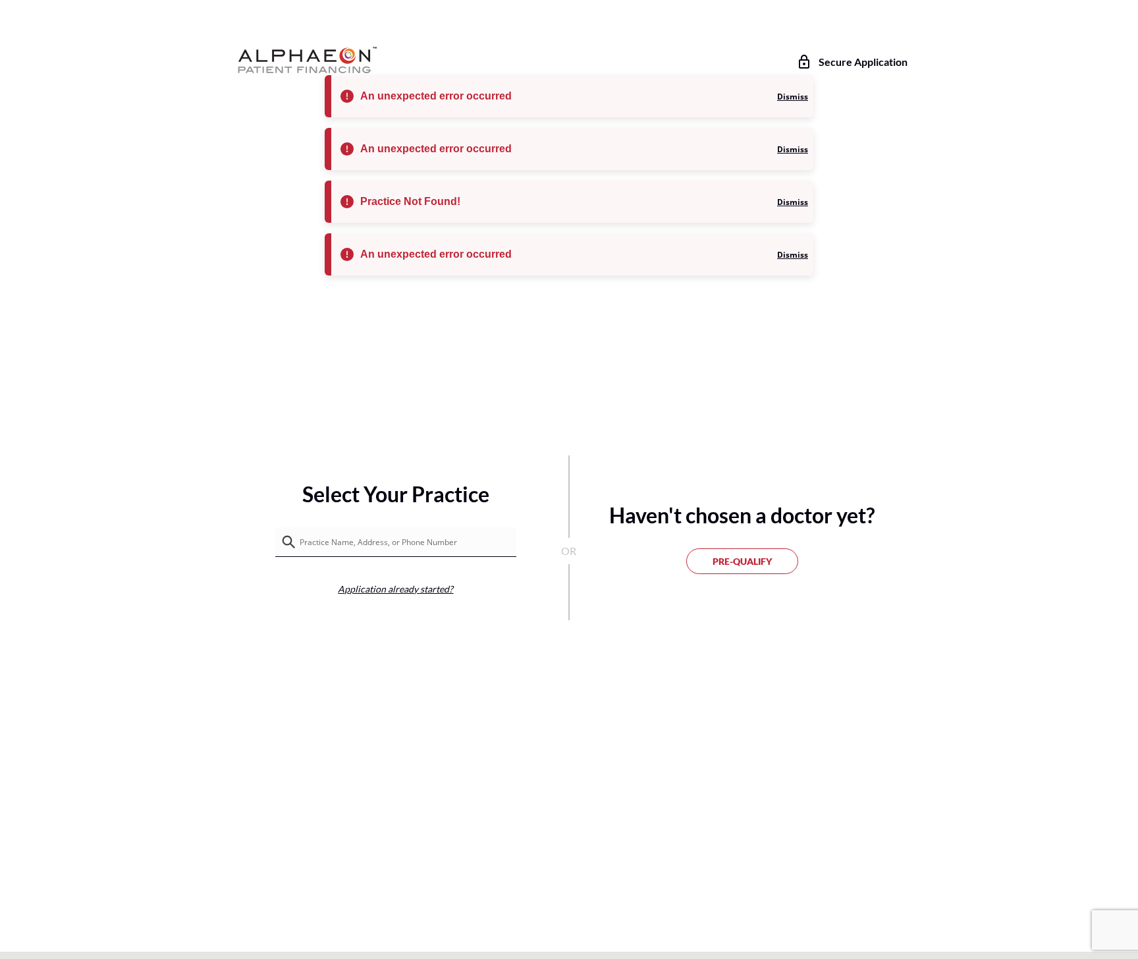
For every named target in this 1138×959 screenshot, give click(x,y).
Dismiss (792, 96)
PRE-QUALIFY (742, 561)
